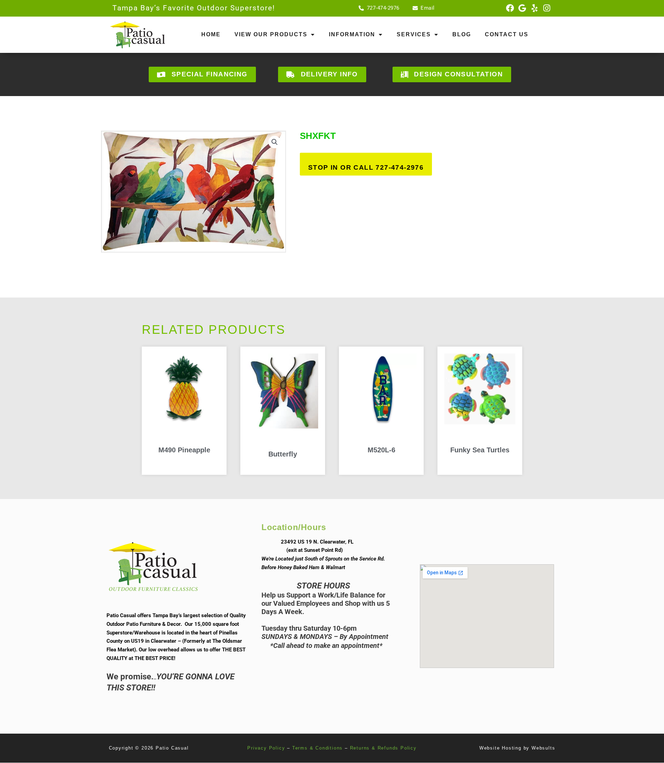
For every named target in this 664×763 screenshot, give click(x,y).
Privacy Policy (266, 748)
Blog (461, 34)
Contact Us (506, 34)
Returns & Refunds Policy (383, 748)
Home (211, 34)
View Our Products (270, 34)
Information (352, 34)
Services (414, 34)
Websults (543, 748)
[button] (274, 142)
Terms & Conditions (317, 748)
